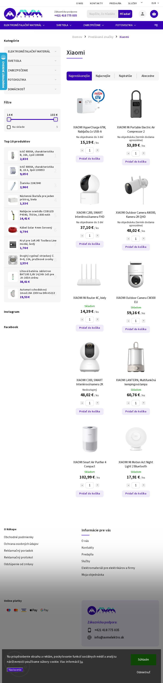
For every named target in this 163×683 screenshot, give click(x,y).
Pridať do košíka (89, 159)
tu (81, 662)
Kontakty (96, 3)
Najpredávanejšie (79, 76)
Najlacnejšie (103, 76)
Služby (132, 3)
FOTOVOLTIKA (17, 80)
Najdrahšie (125, 76)
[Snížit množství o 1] (82, 150)
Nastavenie (15, 669)
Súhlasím (143, 660)
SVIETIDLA (14, 61)
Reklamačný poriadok (18, 550)
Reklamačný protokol (18, 557)
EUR (154, 3)
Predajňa (115, 3)
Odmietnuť (143, 672)
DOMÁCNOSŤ (16, 89)
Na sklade (35, 127)
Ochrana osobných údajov (21, 544)
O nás (79, 3)
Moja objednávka (93, 575)
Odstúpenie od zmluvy (18, 564)
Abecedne (148, 76)
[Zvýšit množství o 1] (97, 150)
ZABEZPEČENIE (18, 70)
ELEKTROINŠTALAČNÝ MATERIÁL (29, 51)
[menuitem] (27, 25)
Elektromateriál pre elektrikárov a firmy (108, 568)
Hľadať (125, 14)
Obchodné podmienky (18, 537)
